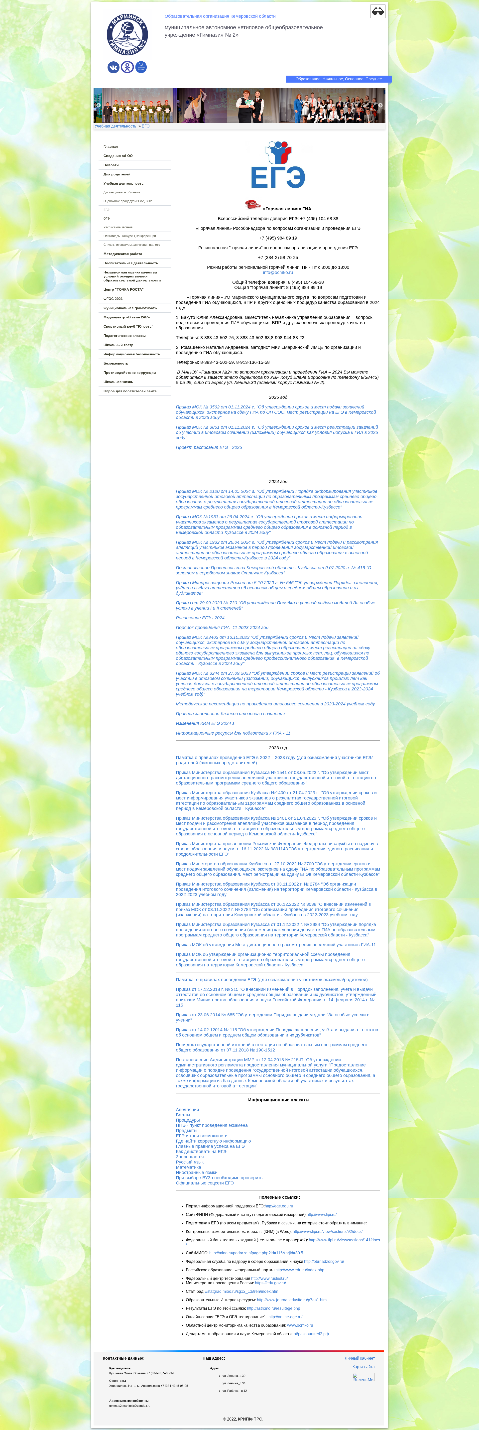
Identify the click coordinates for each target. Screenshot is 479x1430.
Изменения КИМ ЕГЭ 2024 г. (206, 723)
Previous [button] (98, 105)
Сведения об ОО (118, 156)
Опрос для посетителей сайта (130, 391)
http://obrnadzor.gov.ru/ (324, 1261)
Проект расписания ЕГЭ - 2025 (209, 447)
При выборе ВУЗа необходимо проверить (219, 1177)
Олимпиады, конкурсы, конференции (130, 236)
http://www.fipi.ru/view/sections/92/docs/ (327, 1231)
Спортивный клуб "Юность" (128, 326)
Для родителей (117, 174)
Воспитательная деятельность (131, 263)
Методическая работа (123, 254)
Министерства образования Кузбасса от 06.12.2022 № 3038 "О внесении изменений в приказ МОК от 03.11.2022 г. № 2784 (273, 909)
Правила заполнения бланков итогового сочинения (230, 713)
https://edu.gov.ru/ (270, 1283)
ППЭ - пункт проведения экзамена (212, 1125)
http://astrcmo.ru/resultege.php (273, 1308)
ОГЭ (107, 218)
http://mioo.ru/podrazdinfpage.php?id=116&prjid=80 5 (256, 1253)
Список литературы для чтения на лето (132, 245)
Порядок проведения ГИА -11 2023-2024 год (222, 627)
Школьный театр (118, 345)
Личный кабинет (360, 1358)
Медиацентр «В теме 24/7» (127, 317)
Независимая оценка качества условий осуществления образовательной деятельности (132, 276)
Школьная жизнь (118, 382)
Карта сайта (364, 1367)
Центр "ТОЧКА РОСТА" (124, 289)
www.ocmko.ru (300, 1325)
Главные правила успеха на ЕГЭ (210, 1146)
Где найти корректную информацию (213, 1141)
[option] (239, 105)
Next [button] (380, 105)
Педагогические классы (125, 336)
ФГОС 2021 (113, 299)
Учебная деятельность (124, 183)
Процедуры (188, 1120)
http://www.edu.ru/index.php (299, 1270)
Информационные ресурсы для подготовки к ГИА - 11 (233, 733)
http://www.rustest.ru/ (269, 1278)
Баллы (183, 1114)
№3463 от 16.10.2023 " (273, 650)
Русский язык (190, 1162)
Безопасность (116, 363)
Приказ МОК (189, 637)
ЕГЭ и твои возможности (202, 1135)
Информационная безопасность (132, 354)
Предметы (186, 1130)
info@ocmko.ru (278, 272)
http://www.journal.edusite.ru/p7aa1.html (292, 1300)
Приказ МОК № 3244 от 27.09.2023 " (278, 684)
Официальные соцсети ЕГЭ (205, 1182)
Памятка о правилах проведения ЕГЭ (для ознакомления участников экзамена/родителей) (272, 979)
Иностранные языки (197, 1172)
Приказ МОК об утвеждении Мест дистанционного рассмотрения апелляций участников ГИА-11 (276, 944)
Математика (188, 1167)
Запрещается (190, 1156)
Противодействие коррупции (130, 373)
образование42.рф (311, 1334)
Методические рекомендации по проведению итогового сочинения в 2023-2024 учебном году (275, 703)
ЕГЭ (107, 210)
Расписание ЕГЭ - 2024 (200, 617)
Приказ (184, 904)
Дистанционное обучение (122, 192)
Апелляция (187, 1109)
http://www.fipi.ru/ (322, 1214)
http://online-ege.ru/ (285, 1317)
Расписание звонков (118, 227)
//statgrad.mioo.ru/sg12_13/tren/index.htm (241, 1291)
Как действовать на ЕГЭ (201, 1151)
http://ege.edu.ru (279, 1206)
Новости (111, 165)
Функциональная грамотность (130, 308)
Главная (111, 146)
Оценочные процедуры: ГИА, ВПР (128, 201)
